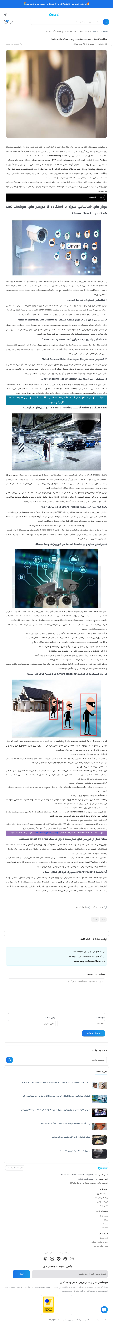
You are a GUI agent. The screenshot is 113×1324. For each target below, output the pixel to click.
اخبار (94, 31)
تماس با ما (104, 1205)
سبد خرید (104, 1224)
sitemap (105, 1228)
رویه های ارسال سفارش (99, 1242)
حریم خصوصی (102, 1201)
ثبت (21, 1274)
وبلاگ (95, 919)
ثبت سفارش (103, 1238)
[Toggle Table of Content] (100, 197)
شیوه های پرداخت (101, 1246)
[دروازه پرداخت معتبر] (48, 1312)
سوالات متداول (102, 1194)
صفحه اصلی (103, 31)
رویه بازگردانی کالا (101, 1197)
